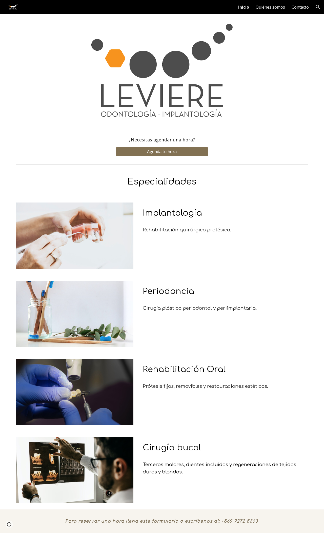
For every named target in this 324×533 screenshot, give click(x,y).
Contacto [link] (300, 7)
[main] (162, 140)
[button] (318, 7)
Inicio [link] (243, 7)
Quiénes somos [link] (270, 7)
